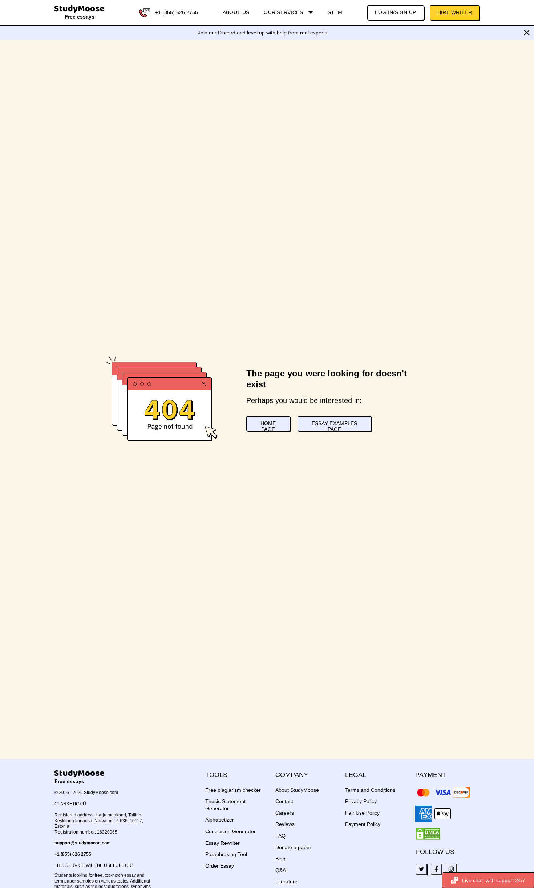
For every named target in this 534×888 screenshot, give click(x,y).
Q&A (280, 870)
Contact (284, 801)
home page (268, 425)
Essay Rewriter (222, 843)
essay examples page (334, 425)
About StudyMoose (297, 790)
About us (236, 12)
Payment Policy (362, 824)
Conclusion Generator (230, 831)
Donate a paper (293, 847)
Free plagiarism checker (233, 790)
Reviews (285, 824)
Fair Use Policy (362, 813)
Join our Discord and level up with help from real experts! (263, 33)
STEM (335, 12)
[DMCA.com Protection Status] (428, 833)
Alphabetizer (219, 820)
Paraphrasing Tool (226, 854)
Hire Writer (454, 12)
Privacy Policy (361, 801)
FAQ (280, 836)
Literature (286, 881)
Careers (284, 813)
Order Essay (219, 866)
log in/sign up (395, 12)
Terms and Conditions (370, 790)
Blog (280, 858)
